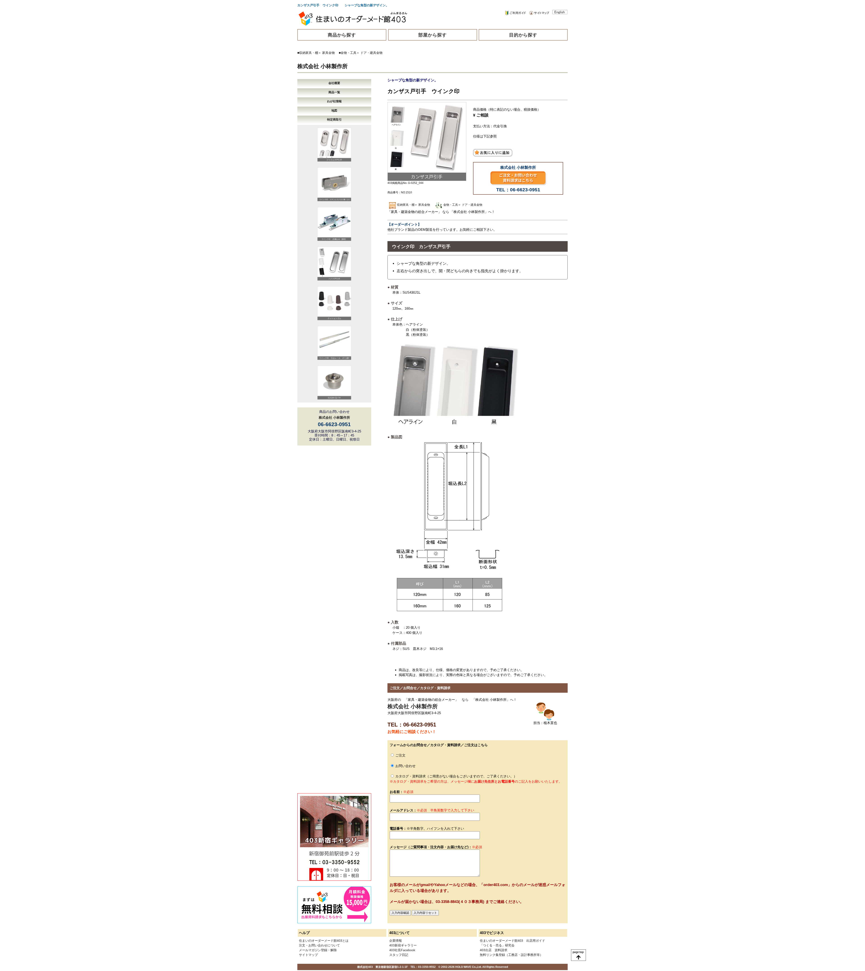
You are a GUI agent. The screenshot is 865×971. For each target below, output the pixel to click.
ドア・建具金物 (371, 53)
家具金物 (328, 53)
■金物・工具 (347, 53)
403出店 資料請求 (493, 950)
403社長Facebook (402, 950)
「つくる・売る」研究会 (497, 945)
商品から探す (342, 34)
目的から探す (523, 34)
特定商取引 (334, 119)
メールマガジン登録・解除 (318, 950)
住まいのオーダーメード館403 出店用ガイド (512, 940)
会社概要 (334, 83)
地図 (334, 110)
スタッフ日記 (398, 955)
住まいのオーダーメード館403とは (323, 940)
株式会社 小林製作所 (322, 66)
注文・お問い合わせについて (319, 945)
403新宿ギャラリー (403, 945)
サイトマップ (308, 955)
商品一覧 (334, 92)
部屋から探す (432, 34)
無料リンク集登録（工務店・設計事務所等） (511, 955)
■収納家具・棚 (307, 53)
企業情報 (395, 940)
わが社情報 (334, 101)
